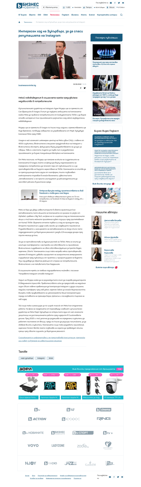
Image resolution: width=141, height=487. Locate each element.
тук (119, 369)
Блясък (92, 15)
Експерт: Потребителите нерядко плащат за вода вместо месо (106, 120)
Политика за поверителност (47, 475)
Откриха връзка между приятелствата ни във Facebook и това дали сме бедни (61, 192)
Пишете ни (77, 478)
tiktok (51, 358)
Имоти (84, 15)
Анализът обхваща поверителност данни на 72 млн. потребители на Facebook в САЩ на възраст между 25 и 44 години (61, 199)
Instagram (41, 358)
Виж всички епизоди (102, 184)
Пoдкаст (65, 15)
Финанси (75, 15)
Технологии (54, 15)
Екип (33, 475)
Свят (45, 15)
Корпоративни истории (107, 15)
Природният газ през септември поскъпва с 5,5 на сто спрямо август (105, 64)
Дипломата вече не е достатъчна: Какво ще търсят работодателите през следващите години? (105, 169)
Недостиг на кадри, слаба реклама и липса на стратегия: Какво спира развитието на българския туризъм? (106, 152)
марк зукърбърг (27, 358)
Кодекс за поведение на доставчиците (73, 475)
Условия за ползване (36, 478)
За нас (27, 475)
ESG (39, 15)
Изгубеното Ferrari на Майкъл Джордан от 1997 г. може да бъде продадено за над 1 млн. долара (105, 95)
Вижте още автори (105, 267)
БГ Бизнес (23, 15)
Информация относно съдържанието (58, 478)
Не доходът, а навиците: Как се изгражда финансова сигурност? (106, 137)
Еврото (32, 15)
